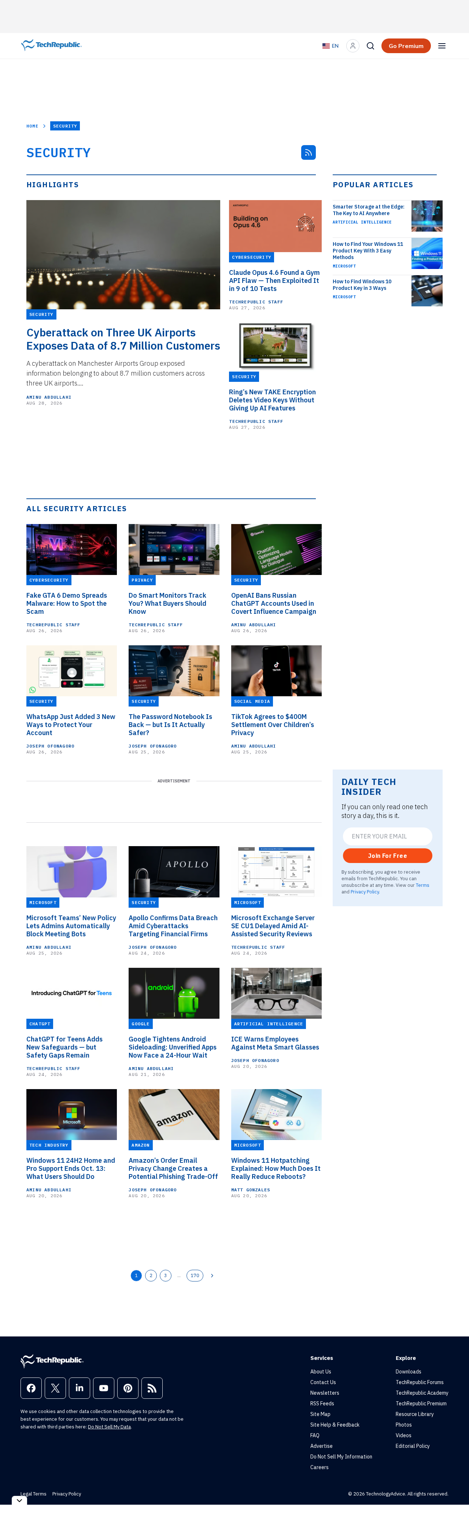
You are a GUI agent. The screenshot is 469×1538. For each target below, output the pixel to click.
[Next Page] (212, 1275)
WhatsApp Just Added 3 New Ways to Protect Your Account (70, 725)
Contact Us (323, 1382)
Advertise (321, 1446)
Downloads (408, 1371)
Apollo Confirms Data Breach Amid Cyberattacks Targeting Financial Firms (173, 926)
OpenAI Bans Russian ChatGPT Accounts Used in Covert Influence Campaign (273, 603)
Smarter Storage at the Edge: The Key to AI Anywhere (369, 210)
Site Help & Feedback (334, 1424)
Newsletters (324, 1393)
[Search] (370, 45)
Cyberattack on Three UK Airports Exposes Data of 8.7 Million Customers (123, 339)
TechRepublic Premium (421, 1403)
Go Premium (406, 45)
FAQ (315, 1435)
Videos (403, 1435)
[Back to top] (454, 1515)
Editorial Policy (413, 1446)
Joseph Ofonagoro (50, 746)
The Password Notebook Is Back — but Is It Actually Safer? (170, 725)
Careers (319, 1467)
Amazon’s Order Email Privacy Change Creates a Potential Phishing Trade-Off (173, 1169)
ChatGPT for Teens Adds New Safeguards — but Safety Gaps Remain (64, 1047)
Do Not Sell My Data (109, 1427)
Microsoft (344, 266)
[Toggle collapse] (19, 1500)
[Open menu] (441, 45)
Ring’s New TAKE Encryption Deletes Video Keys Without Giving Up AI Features (272, 400)
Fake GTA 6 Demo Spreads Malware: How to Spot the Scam (66, 603)
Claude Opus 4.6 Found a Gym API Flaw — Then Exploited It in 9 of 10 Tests (274, 281)
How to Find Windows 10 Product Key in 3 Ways (362, 284)
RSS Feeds (322, 1403)
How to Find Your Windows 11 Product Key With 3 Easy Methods (368, 251)
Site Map (320, 1414)
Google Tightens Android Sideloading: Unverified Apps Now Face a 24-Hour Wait (173, 1047)
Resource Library (415, 1414)
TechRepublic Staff (256, 302)
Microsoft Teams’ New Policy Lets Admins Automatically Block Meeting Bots (71, 926)
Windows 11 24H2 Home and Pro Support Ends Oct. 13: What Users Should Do (70, 1169)
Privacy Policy (365, 892)
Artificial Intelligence (362, 222)
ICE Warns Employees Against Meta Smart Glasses (275, 1043)
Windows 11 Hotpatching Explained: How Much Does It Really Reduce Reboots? (276, 1169)
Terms (422, 885)
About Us (320, 1371)
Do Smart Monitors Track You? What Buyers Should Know (167, 603)
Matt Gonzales (250, 1189)
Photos (404, 1424)
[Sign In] (352, 45)
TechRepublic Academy (422, 1393)
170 (195, 1275)
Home (32, 126)
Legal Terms (34, 1494)
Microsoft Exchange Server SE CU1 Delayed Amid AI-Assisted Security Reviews (273, 926)
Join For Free (387, 855)
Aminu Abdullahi (48, 397)
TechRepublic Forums (420, 1382)
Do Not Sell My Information (341, 1456)
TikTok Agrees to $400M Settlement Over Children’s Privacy (272, 725)
